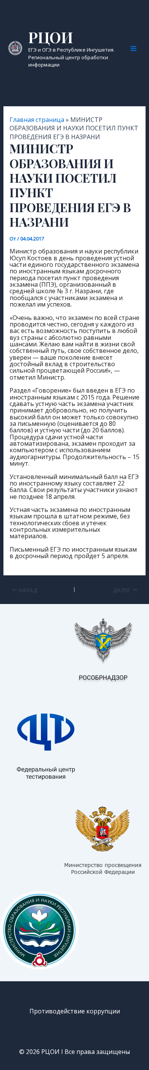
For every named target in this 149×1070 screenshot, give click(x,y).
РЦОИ (50, 37)
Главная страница (37, 119)
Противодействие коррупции (74, 1011)
